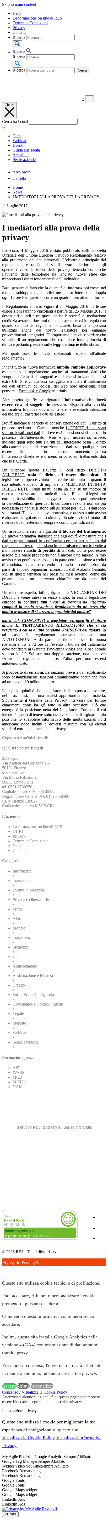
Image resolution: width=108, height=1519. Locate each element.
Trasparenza (23, 937)
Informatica (22, 871)
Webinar (19, 140)
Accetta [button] (9, 1386)
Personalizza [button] (41, 1386)
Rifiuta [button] (23, 1386)
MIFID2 (19, 1082)
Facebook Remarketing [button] (21, 1471)
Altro (17, 918)
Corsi (17, 136)
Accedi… (21, 155)
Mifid (17, 909)
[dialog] (54, 1324)
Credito (19, 985)
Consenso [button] (10, 1392)
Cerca (82, 70)
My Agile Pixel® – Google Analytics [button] (32, 1456)
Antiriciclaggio (25, 966)
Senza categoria (26, 1042)
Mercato (19, 1023)
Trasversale (22, 880)
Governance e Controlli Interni (38, 1004)
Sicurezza (21, 947)
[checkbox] (54, 1475)
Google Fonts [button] (13, 1480)
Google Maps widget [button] (19, 1490)
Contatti (19, 32)
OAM (18, 1086)
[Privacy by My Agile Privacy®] (30, 1509)
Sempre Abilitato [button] (77, 1456)
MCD (17, 1077)
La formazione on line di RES (37, 18)
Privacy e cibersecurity (31, 899)
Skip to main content (19, 4)
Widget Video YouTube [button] (21, 1466)
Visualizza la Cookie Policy (44, 1392)
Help (17, 13)
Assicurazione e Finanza (33, 975)
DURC (19, 831)
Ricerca (19, 37)
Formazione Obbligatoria (33, 994)
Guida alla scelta (26, 150)
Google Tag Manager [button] (19, 1461)
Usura (18, 956)
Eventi (18, 145)
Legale (18, 1013)
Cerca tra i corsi (15, 121)
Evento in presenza (28, 890)
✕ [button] (4, 1270)
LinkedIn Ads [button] (13, 1499)
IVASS (18, 1072)
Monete (19, 928)
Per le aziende (24, 159)
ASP (16, 1067)
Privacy (19, 27)
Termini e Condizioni (30, 23)
